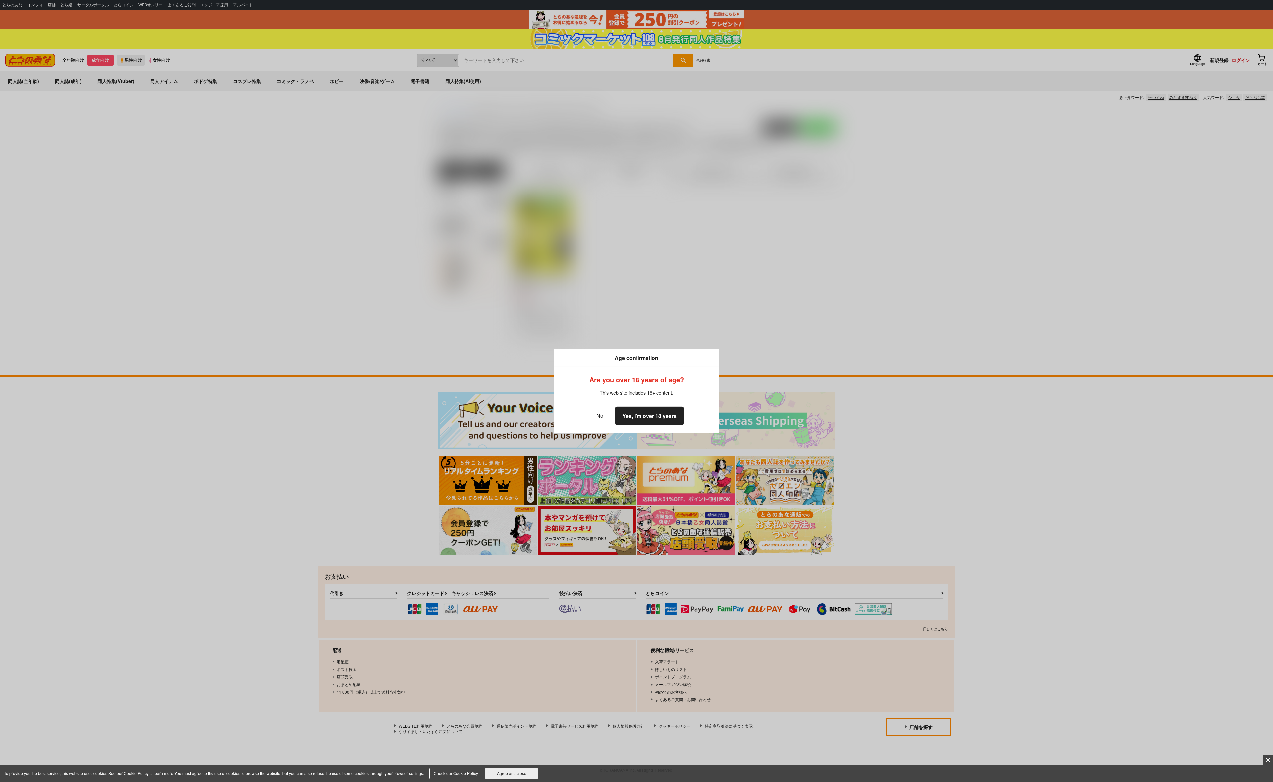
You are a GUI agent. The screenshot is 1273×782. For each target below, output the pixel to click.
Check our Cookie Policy (456, 773)
